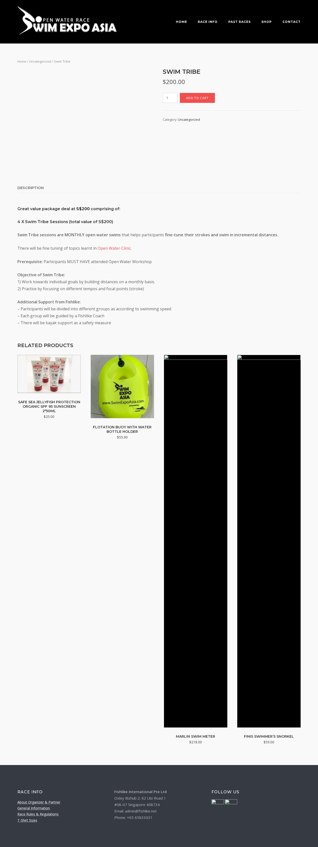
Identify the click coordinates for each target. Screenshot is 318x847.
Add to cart (197, 98)
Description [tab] (30, 187)
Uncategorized (40, 61)
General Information (33, 808)
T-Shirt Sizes (27, 820)
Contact (291, 22)
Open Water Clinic (114, 248)
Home (181, 22)
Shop (266, 22)
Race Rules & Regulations (38, 814)
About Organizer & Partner (38, 802)
